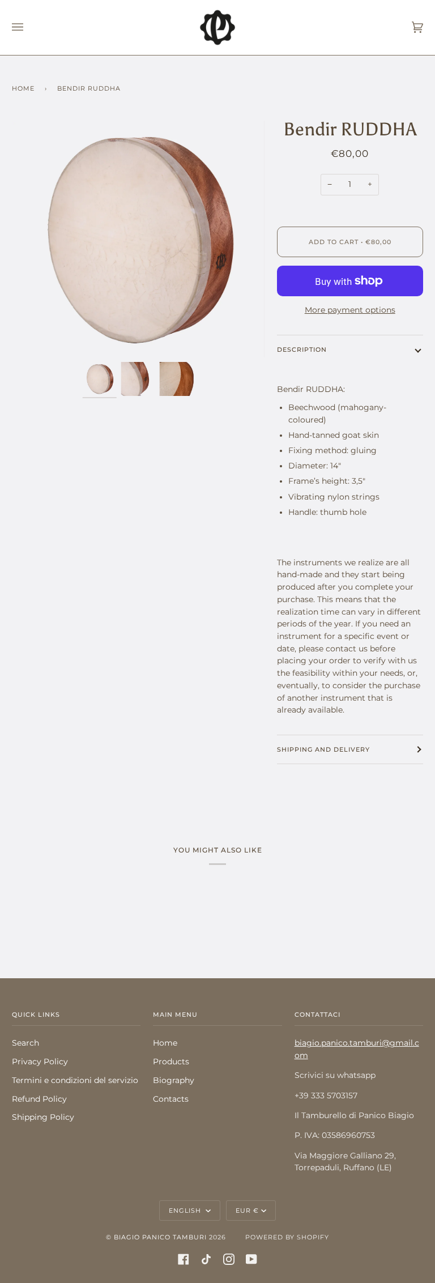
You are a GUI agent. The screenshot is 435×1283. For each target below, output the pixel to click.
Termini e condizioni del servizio (75, 1080)
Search (25, 1042)
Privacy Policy (40, 1061)
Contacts (171, 1098)
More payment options (350, 309)
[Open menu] (29, 27)
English (186, 1210)
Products (171, 1061)
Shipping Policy (43, 1117)
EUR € (247, 1210)
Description (302, 349)
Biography (173, 1080)
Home (23, 88)
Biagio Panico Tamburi (160, 1237)
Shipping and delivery (323, 749)
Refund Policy (39, 1098)
